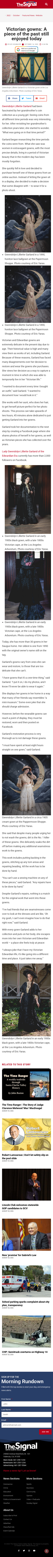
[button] (7, 4)
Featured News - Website (32, 15)
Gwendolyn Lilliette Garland (17, 106)
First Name (6, 1399)
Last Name (6, 1410)
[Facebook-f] (19, 1551)
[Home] (3, 15)
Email (3, 1420)
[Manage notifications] (46, 1551)
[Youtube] (34, 1551)
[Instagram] (29, 1551)
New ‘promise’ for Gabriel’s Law (19, 1255)
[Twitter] (24, 1551)
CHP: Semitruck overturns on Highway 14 (25, 1352)
